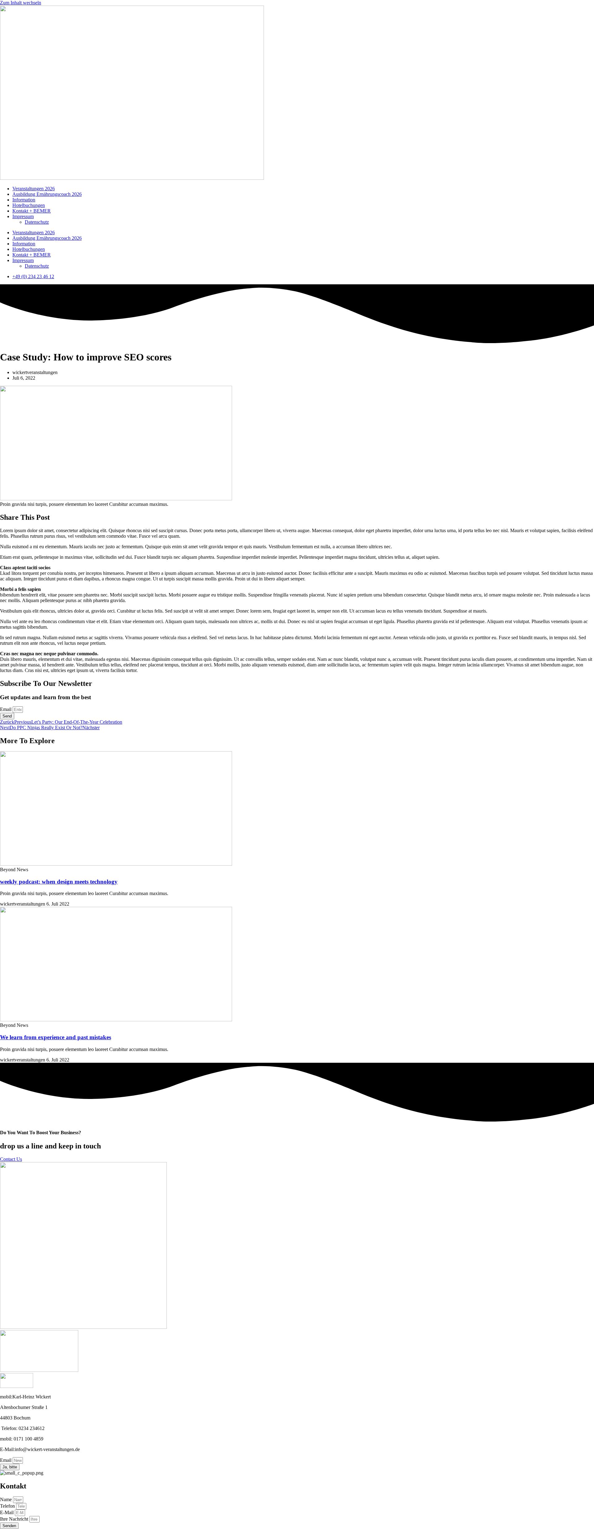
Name (6, 1499)
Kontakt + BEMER (31, 210)
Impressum (23, 216)
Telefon (8, 1506)
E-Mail (7, 1512)
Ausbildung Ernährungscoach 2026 (47, 194)
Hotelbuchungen (28, 205)
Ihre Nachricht (14, 1519)
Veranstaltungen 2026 (33, 188)
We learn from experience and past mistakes (55, 1037)
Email (6, 709)
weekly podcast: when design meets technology (59, 881)
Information (23, 199)
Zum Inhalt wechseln (20, 2)
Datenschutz (37, 222)
